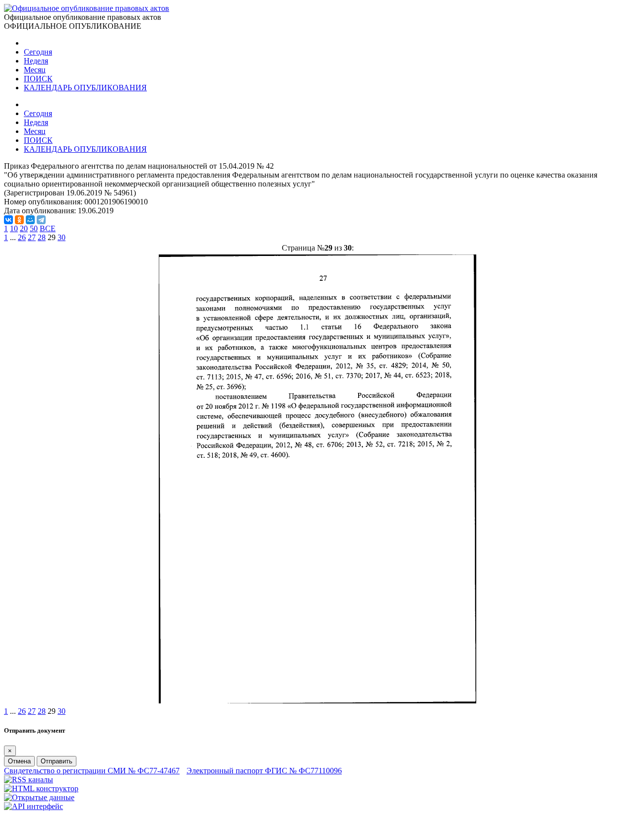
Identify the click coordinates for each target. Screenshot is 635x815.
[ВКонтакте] (8, 219)
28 (42, 237)
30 (61, 237)
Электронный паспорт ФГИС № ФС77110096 (264, 770)
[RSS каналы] (28, 779)
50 (34, 228)
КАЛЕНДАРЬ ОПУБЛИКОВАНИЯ (85, 87)
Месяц (35, 69)
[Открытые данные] (39, 797)
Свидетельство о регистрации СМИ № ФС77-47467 (92, 770)
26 (22, 237)
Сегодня (38, 52)
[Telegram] (41, 219)
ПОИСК (38, 78)
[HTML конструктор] (41, 788)
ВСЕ (48, 228)
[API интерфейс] (33, 806)
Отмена (19, 761)
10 (14, 228)
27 (32, 237)
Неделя (36, 61)
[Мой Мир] (30, 219)
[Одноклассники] (19, 219)
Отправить (56, 761)
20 (24, 228)
